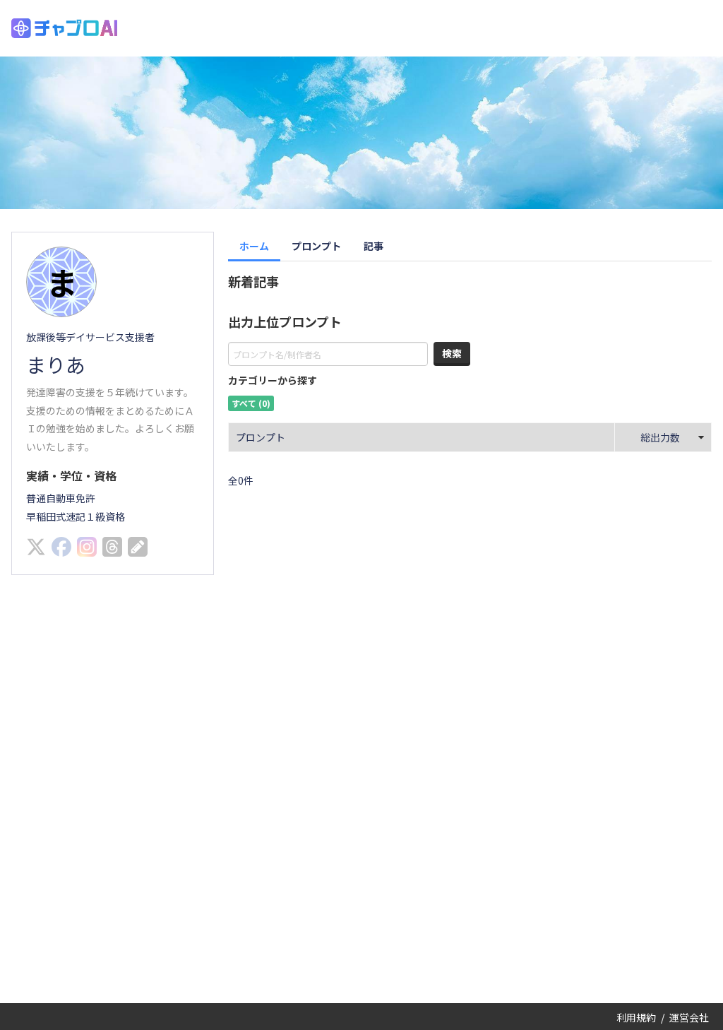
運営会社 (689, 1017)
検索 (452, 353)
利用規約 (636, 1017)
